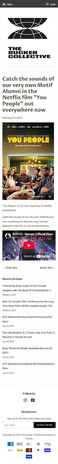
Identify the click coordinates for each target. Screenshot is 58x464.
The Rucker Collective (32, 434)
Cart (53, 4)
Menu (9, 4)
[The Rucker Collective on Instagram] (25, 400)
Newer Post (46, 267)
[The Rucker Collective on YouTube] (33, 400)
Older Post (11, 267)
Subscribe (44, 425)
